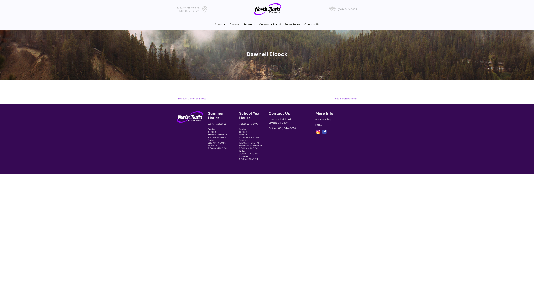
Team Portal (292, 24)
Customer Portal (270, 24)
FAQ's (318, 125)
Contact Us (311, 24)
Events (248, 24)
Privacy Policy (323, 119)
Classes (234, 24)
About (219, 24)
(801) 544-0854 (347, 9)
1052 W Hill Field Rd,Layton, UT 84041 (188, 9)
